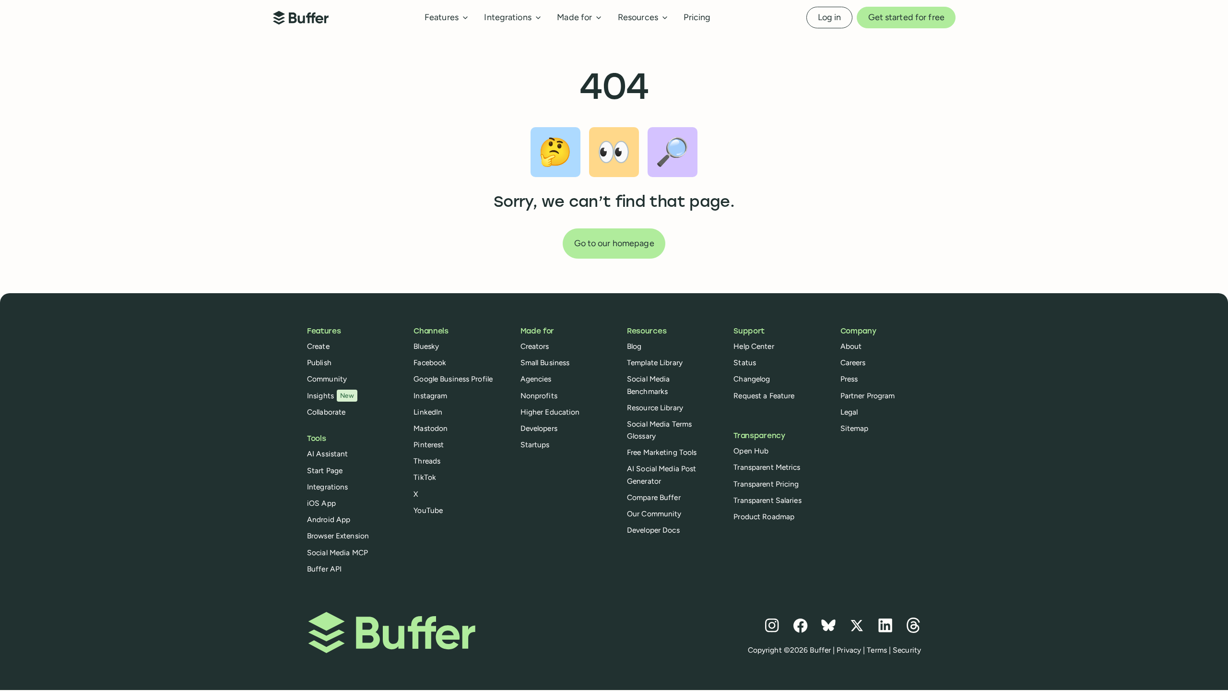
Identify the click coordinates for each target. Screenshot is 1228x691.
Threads (426, 460)
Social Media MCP (337, 552)
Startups (535, 444)
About (851, 346)
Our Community (654, 513)
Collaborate (326, 412)
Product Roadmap (763, 516)
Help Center (753, 346)
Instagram (430, 395)
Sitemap (854, 428)
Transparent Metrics (766, 467)
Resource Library (655, 407)
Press (849, 378)
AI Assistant (327, 453)
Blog (634, 346)
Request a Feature (763, 395)
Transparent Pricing (766, 483)
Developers (538, 428)
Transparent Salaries (767, 500)
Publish (319, 362)
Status (744, 362)
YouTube (428, 510)
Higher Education (550, 412)
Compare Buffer (654, 497)
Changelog (751, 378)
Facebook (429, 362)
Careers (853, 362)
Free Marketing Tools (662, 452)
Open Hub (750, 450)
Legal (849, 412)
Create (318, 346)
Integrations (327, 486)
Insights (330, 395)
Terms (877, 650)
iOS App (321, 503)
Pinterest (428, 444)
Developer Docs (653, 530)
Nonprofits (538, 395)
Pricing (697, 17)
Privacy (849, 650)
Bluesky (426, 346)
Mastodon (430, 428)
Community (327, 378)
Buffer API (324, 568)
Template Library (655, 362)
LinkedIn (427, 412)
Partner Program (867, 395)
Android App (328, 519)
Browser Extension (338, 535)
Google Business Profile (453, 378)
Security (907, 650)
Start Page (324, 470)
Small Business (545, 362)
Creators (534, 346)
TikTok (424, 477)
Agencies (536, 378)
